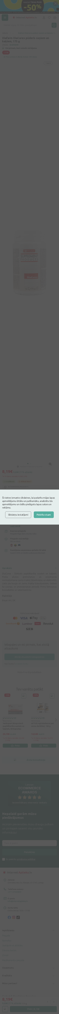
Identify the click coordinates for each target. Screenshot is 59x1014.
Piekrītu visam (44, 514)
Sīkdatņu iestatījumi (18, 514)
